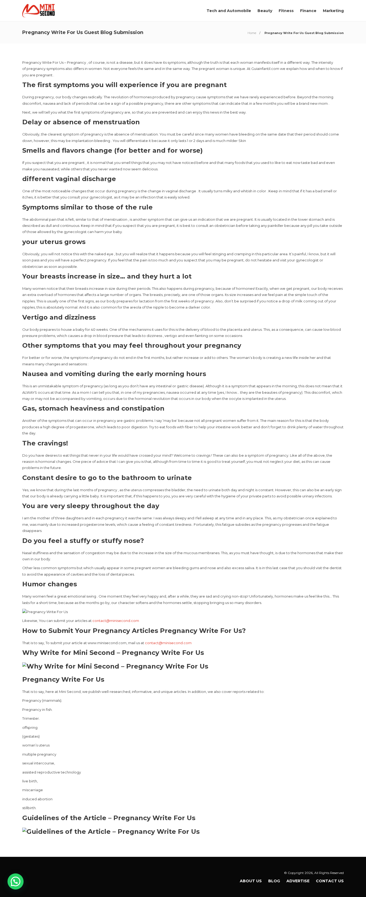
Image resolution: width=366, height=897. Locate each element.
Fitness (286, 10)
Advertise (297, 881)
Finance (308, 10)
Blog (274, 881)
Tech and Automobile (229, 10)
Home (252, 33)
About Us (251, 881)
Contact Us (330, 881)
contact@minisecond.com (115, 620)
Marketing (333, 10)
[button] (16, 881)
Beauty (264, 10)
